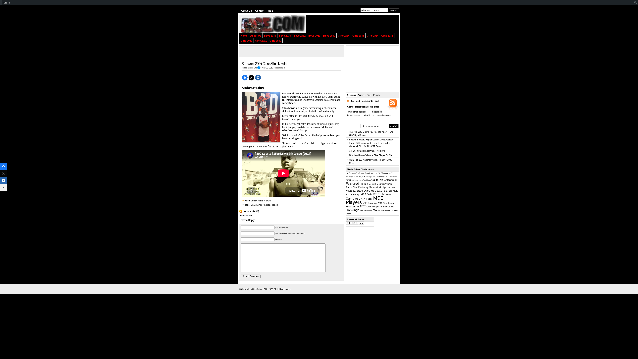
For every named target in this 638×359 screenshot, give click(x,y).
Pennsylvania (387, 206)
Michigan (382, 187)
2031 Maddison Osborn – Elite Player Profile (370, 155)
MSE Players (264, 200)
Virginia (349, 214)
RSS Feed (355, 101)
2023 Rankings (352, 180)
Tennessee (385, 210)
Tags (369, 95)
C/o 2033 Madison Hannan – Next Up (367, 151)
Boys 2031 (314, 35)
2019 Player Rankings (363, 177)
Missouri (391, 187)
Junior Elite (351, 187)
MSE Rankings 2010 (372, 203)
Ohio (369, 206)
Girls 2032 (246, 40)
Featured (352, 183)
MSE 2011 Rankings (381, 190)
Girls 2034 (372, 35)
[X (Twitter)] (251, 77)
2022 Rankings (391, 177)
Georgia (372, 184)
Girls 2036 (344, 35)
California (377, 179)
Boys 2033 (285, 35)
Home (244, 35)
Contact (259, 10)
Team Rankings (366, 210)
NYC (363, 206)
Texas (394, 210)
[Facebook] (245, 77)
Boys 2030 (329, 35)
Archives (362, 95)
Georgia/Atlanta (384, 184)
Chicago (389, 180)
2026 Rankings (365, 180)
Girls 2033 (387, 35)
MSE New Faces (363, 198)
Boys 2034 (270, 35)
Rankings (352, 210)
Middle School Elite (251, 68)
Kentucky (363, 187)
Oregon (375, 207)
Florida (364, 183)
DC (395, 180)
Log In (6, 2)
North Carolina (352, 206)
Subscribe (351, 95)
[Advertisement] (358, 24)
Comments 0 (279, 68)
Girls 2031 (261, 40)
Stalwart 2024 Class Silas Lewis (264, 63)
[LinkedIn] (258, 77)
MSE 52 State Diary (358, 190)
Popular (376, 95)
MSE (270, 10)
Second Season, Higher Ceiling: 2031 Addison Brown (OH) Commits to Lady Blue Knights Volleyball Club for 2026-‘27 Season (371, 143)
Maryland (373, 187)
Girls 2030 (275, 40)
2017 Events (383, 173)
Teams (376, 210)
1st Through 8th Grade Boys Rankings (361, 173)
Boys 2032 (300, 35)
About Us (246, 10)
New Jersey (388, 203)
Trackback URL (245, 216)
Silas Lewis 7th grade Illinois (264, 205)
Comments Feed (370, 101)
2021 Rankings (378, 177)
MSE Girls (366, 194)
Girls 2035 (358, 35)
